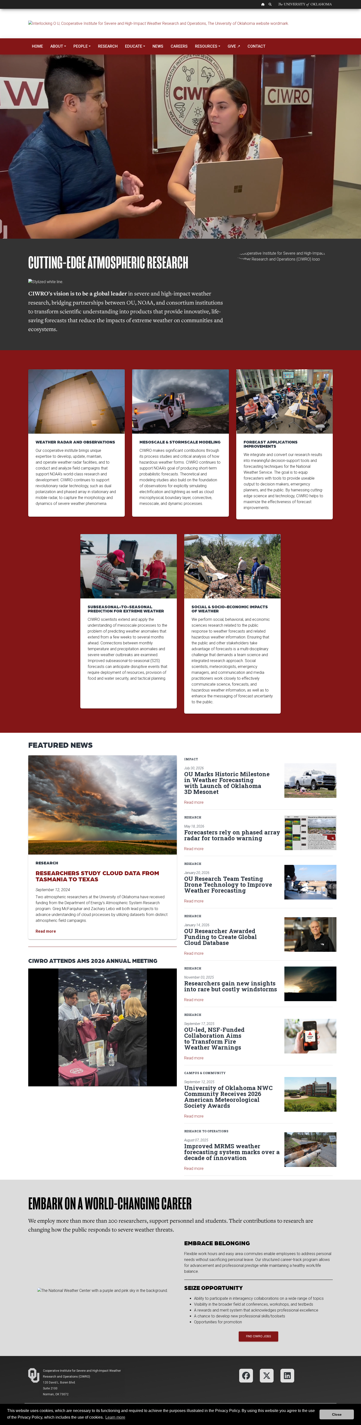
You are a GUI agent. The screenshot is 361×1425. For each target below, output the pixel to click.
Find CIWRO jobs (258, 1336)
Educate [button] (133, 46)
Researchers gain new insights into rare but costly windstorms (230, 986)
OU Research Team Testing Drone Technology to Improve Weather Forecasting (228, 884)
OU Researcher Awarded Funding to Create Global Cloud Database (220, 937)
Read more (194, 802)
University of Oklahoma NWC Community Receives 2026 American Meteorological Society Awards (228, 1096)
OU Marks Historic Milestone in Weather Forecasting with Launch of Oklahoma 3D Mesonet (227, 783)
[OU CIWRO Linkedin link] (287, 1375)
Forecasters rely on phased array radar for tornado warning (232, 835)
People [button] (80, 46)
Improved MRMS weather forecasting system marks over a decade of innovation (232, 1152)
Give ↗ (234, 46)
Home (37, 46)
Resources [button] (206, 46)
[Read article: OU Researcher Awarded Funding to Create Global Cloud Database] (310, 934)
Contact (256, 46)
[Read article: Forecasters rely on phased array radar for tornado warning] (310, 833)
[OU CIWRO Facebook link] (246, 1375)
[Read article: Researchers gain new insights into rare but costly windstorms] (310, 984)
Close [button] (337, 1414)
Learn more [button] (115, 1417)
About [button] (56, 46)
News (158, 46)
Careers (179, 46)
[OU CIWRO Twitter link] (267, 1375)
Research (108, 46)
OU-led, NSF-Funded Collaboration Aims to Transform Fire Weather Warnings (214, 1038)
